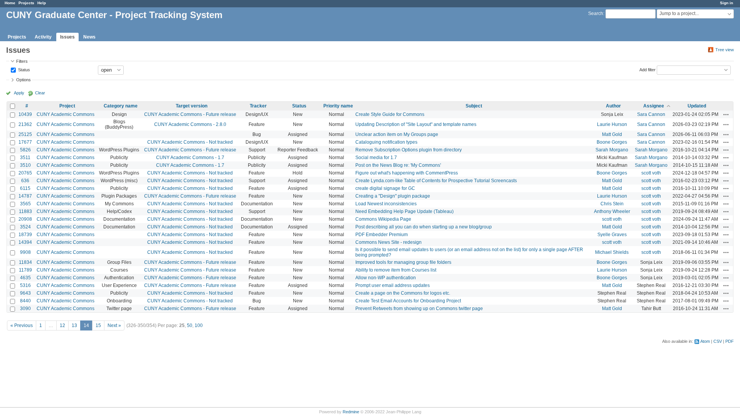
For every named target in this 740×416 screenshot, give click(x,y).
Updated (697, 106)
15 (98, 325)
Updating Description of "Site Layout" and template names (415, 124)
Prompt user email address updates (392, 285)
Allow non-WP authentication (385, 277)
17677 (25, 142)
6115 (25, 188)
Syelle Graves (612, 234)
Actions (726, 114)
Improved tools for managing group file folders (403, 262)
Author (613, 106)
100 (199, 325)
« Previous (21, 325)
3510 (25, 165)
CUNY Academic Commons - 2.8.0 (190, 124)
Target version (191, 106)
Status (23, 69)
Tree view (724, 49)
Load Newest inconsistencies (386, 203)
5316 (25, 285)
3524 (25, 227)
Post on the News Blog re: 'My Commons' (398, 165)
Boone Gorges (612, 142)
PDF (729, 341)
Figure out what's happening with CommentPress (406, 173)
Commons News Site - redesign (388, 242)
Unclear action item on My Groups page (396, 134)
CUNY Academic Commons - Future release (190, 114)
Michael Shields (612, 252)
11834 (25, 262)
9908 (25, 252)
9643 (25, 293)
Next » (114, 325)
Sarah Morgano (611, 150)
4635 (25, 277)
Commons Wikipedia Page (383, 219)
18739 (25, 234)
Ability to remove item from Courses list (395, 270)
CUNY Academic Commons (65, 114)
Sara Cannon (651, 114)
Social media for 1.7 (376, 157)
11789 (25, 270)
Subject (474, 106)
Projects (26, 3)
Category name (121, 106)
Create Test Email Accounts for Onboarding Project (408, 301)
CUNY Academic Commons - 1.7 (190, 157)
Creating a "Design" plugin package (392, 196)
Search (595, 13)
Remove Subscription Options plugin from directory (408, 150)
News (89, 37)
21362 (25, 124)
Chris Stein (612, 203)
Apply (19, 93)
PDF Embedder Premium (381, 234)
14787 (25, 196)
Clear (40, 93)
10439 (25, 114)
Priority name (338, 106)
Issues (67, 37)
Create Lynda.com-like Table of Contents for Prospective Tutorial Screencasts (436, 180)
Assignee (653, 106)
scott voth (651, 173)
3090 (25, 308)
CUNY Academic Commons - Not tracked (190, 142)
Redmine (351, 411)
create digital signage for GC (385, 188)
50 (189, 325)
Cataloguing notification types (386, 142)
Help (41, 3)
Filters (22, 61)
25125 (25, 134)
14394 (25, 242)
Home (10, 3)
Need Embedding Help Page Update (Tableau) (404, 211)
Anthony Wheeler (612, 211)
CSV (717, 341)
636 (25, 180)
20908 (25, 219)
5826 (25, 150)
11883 (25, 211)
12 (62, 325)
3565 (25, 203)
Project (67, 106)
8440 (25, 301)
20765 (25, 173)
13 (74, 325)
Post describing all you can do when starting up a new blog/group (423, 227)
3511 (25, 157)
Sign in (726, 3)
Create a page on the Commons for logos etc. (402, 293)
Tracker (258, 106)
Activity (43, 37)
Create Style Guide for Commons (389, 114)
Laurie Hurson (612, 124)
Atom (705, 341)
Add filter (647, 69)
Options (23, 79)
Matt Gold (612, 134)
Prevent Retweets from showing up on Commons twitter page (419, 308)
